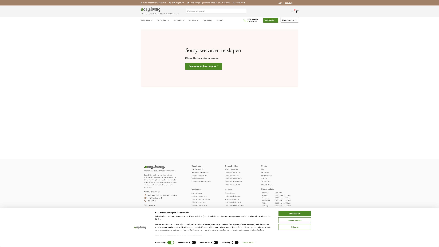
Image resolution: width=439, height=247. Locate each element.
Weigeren (294, 227)
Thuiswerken (265, 181)
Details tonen (248, 242)
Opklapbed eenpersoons (233, 178)
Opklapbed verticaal (232, 175)
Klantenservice (266, 175)
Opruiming (207, 20)
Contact (220, 20)
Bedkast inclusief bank (233, 202)
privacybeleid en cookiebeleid (189, 235)
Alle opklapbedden (231, 169)
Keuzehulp (288, 3)
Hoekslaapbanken (197, 178)
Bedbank (177, 20)
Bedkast (192, 20)
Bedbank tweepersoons (199, 205)
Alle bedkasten (230, 193)
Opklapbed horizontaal (233, 172)
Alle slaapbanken (197, 169)
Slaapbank (145, 20)
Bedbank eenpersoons (199, 196)
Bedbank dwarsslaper (198, 202)
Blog (280, 3)
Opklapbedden (231, 166)
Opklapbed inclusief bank (234, 181)
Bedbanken (196, 190)
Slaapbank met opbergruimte (201, 181)
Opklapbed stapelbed (232, 184)
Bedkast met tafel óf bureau (234, 205)
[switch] (192, 242)
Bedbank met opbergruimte (200, 199)
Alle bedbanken (196, 193)
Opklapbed (161, 20)
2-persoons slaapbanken (199, 172)
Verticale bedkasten (232, 199)
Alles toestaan (294, 214)
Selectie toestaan (294, 220)
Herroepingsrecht (267, 184)
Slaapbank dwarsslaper (199, 175)
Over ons (264, 178)
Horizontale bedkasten (233, 196)
